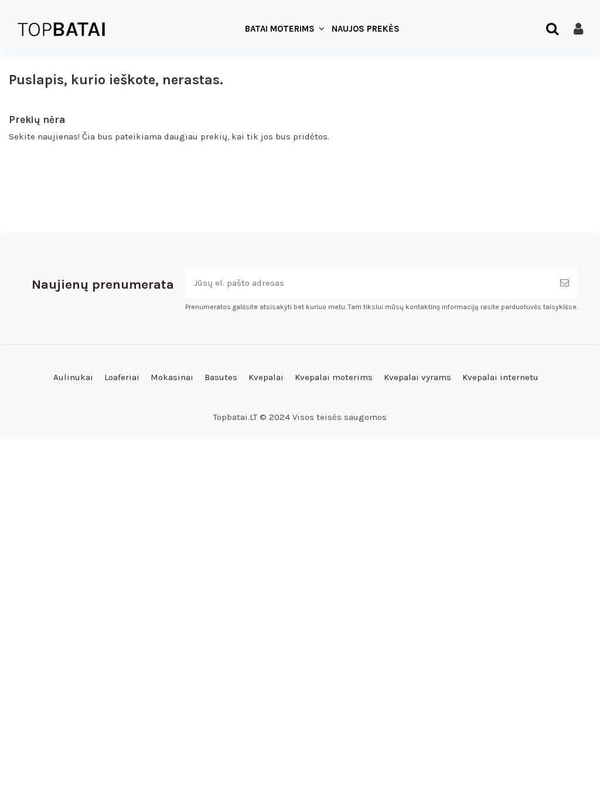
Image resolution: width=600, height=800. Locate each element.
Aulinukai (73, 377)
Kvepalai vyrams (417, 377)
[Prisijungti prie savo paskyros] (578, 29)
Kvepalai (266, 377)
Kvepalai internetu (500, 377)
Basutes (220, 377)
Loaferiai (121, 377)
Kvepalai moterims (334, 377)
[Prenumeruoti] (564, 283)
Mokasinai (172, 377)
